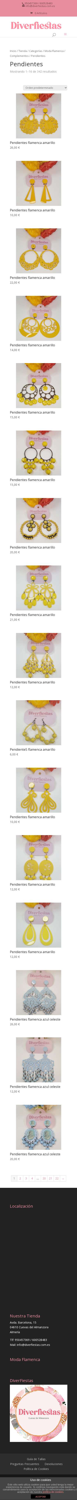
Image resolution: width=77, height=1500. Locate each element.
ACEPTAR (41, 1497)
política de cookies (53, 1492)
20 (44, 1178)
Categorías (35, 51)
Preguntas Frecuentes (24, 1464)
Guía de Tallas (36, 1459)
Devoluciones (54, 1464)
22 (57, 1178)
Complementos (19, 56)
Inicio (13, 51)
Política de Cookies (36, 1469)
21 (50, 1178)
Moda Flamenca (54, 51)
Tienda (22, 51)
